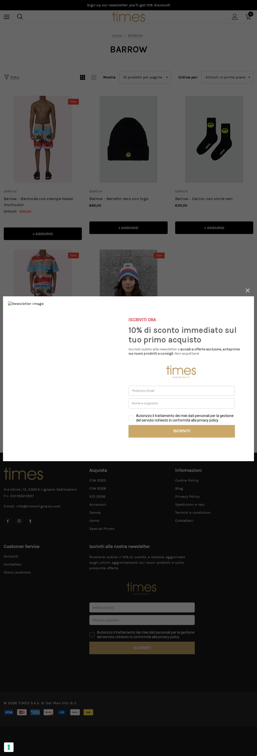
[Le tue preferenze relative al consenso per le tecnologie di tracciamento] (9, 747)
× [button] (247, 290)
